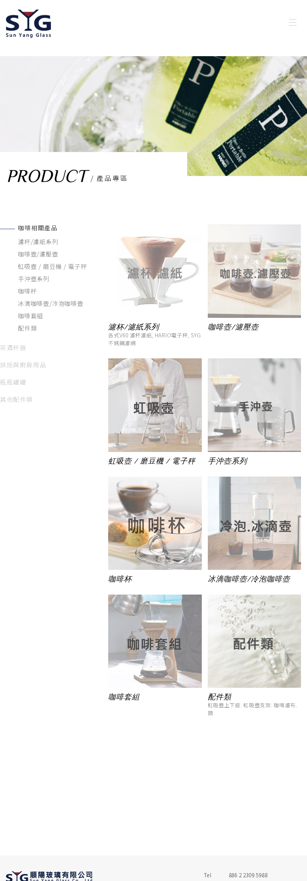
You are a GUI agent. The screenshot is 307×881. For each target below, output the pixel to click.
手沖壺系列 (33, 278)
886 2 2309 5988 (248, 875)
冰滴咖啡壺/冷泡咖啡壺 (50, 303)
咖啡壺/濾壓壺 (38, 253)
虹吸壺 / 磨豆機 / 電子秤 (52, 266)
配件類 (27, 327)
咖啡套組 (30, 315)
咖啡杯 (27, 290)
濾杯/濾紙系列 (38, 241)
